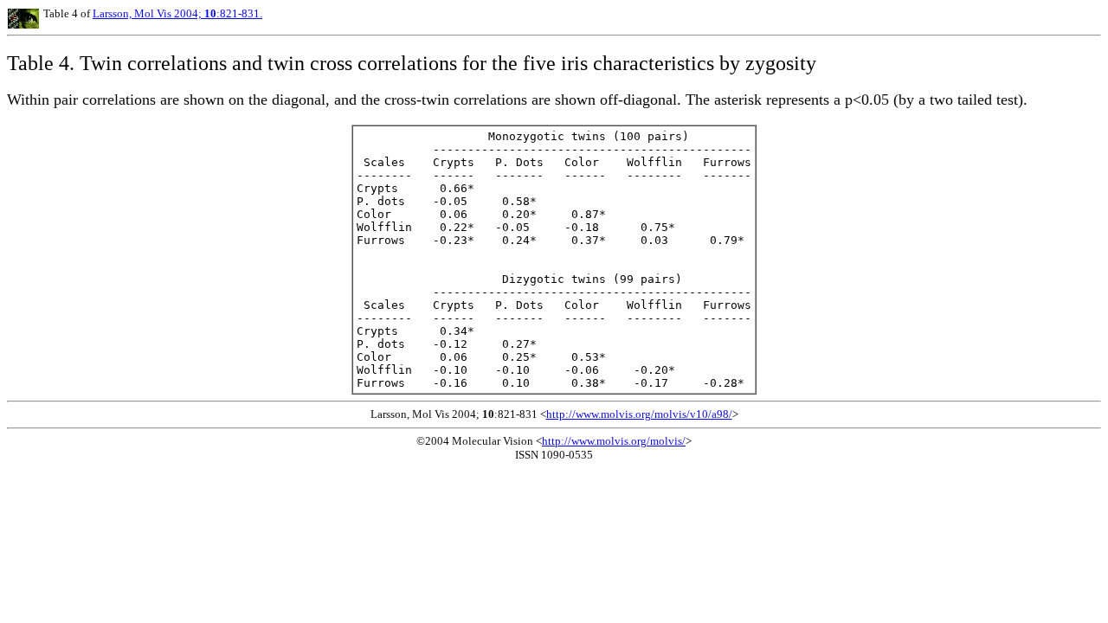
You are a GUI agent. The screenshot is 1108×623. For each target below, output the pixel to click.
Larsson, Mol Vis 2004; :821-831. (177, 13)
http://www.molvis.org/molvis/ (614, 440)
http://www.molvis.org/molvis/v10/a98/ (639, 414)
